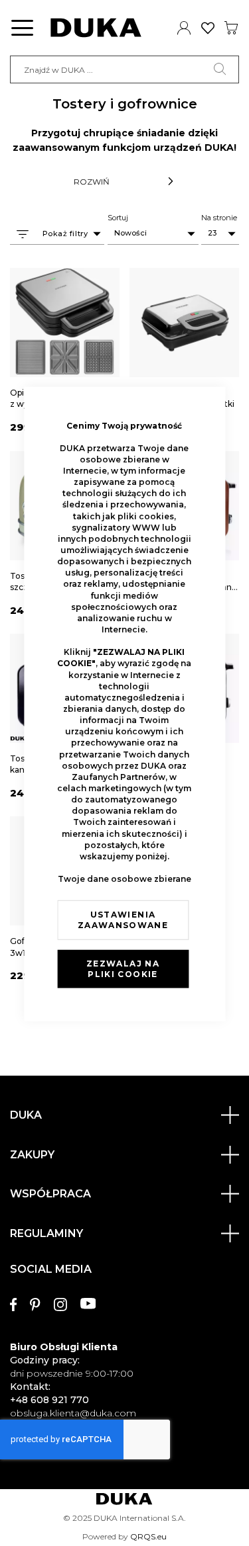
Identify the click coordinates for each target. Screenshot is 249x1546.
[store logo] (95, 27)
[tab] (124, 1335)
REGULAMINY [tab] (46, 1233)
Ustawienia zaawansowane (123, 919)
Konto (184, 27)
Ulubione (208, 27)
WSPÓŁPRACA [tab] (50, 1193)
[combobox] (124, 69)
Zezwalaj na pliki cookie (122, 968)
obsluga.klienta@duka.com (73, 1413)
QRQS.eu (148, 1536)
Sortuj (118, 217)
